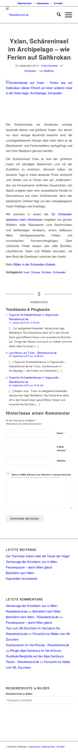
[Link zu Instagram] (69, 751)
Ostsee (35, 272)
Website (61, 460)
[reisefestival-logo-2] (32, 14)
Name (61, 433)
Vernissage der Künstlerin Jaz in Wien (31, 561)
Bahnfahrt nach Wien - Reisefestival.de (32, 617)
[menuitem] (25, 3)
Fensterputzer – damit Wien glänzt (29, 567)
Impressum (43, 3)
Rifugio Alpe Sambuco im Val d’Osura (35, 650)
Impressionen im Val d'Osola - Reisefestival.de (37, 645)
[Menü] (66, 14)
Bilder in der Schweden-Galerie (34, 264)
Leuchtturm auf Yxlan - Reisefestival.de (33, 353)
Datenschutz (25, 3)
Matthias (49, 70)
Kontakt (58, 3)
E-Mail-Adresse (62, 448)
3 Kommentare (49, 65)
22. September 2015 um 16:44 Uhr (26, 385)
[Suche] (57, 14)
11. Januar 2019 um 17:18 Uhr (24, 322)
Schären (46, 272)
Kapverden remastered (21, 578)
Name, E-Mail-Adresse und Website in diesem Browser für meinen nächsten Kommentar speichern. (41, 476)
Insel (26, 272)
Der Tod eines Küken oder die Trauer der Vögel (37, 556)
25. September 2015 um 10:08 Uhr (26, 356)
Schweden (30, 70)
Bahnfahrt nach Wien (20, 573)
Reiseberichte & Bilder (19, 694)
